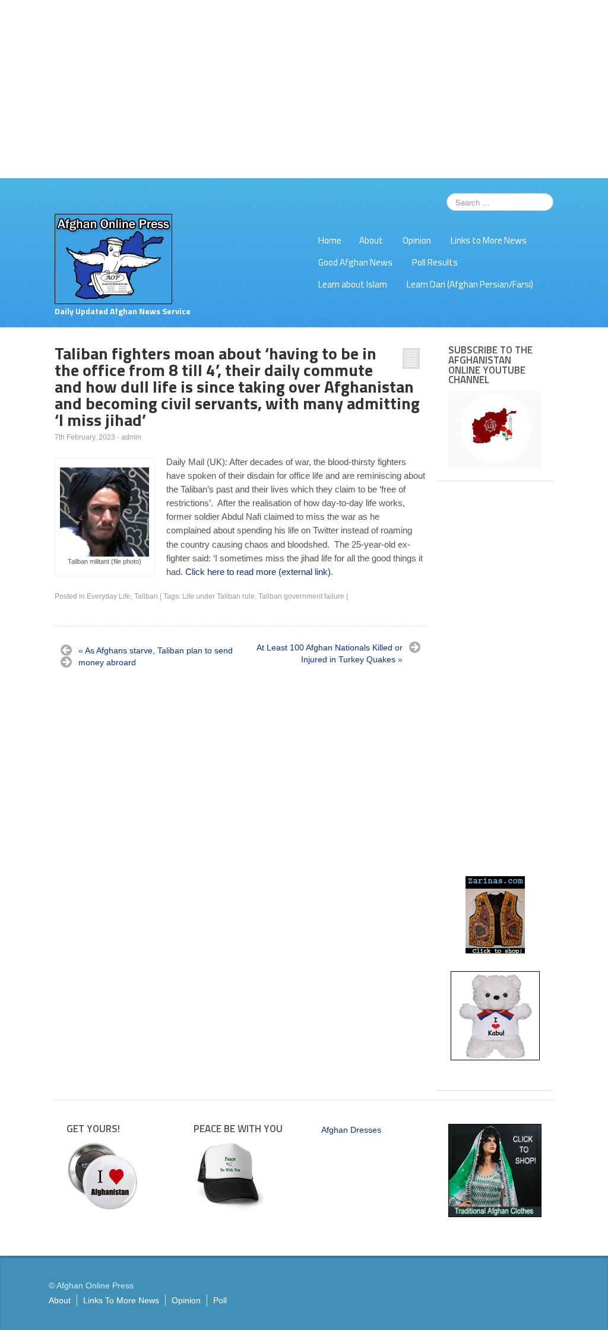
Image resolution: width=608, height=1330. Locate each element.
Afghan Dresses (351, 1130)
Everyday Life (109, 596)
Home (329, 240)
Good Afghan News (355, 262)
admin (131, 437)
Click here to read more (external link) (258, 572)
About (371, 240)
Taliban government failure (301, 596)
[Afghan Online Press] (113, 258)
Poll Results (435, 262)
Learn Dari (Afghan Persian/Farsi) (470, 284)
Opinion (417, 240)
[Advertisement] (304, 89)
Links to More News (489, 240)
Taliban (146, 596)
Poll (220, 1300)
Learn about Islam (352, 284)
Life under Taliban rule (218, 596)
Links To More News (121, 1300)
